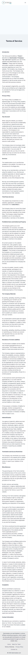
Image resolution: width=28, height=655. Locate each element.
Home (9, 644)
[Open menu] (25, 3)
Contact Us (14, 649)
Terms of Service (9, 647)
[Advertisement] (14, 20)
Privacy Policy (19, 647)
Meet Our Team (16, 644)
